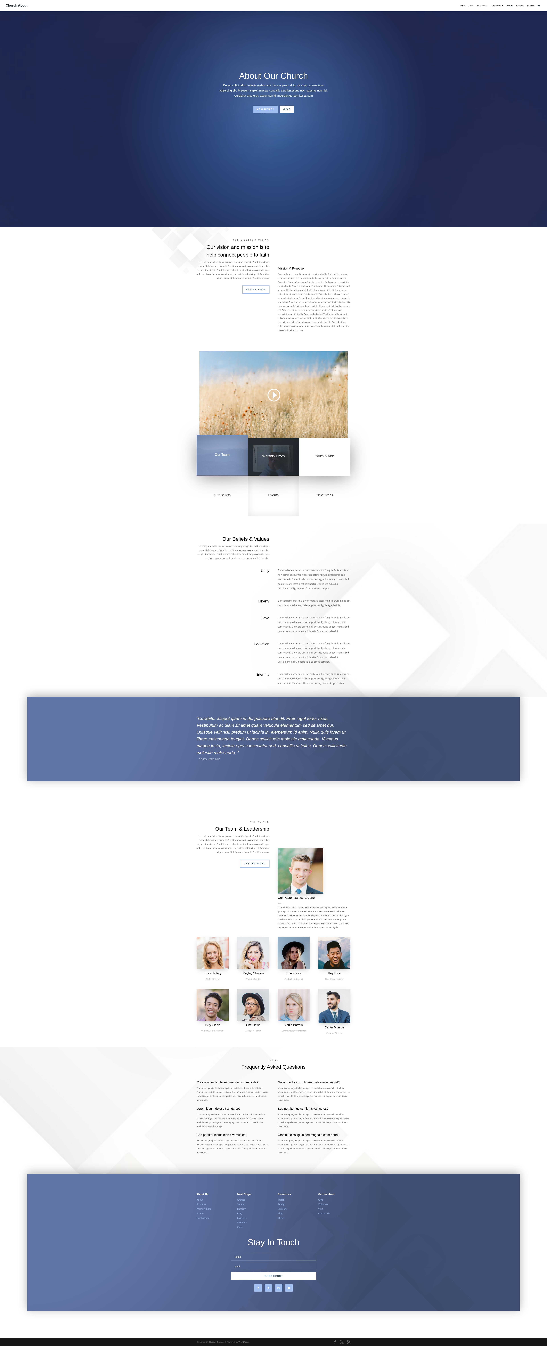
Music (281, 1218)
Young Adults (204, 1208)
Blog (471, 6)
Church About (16, 5)
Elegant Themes (216, 1342)
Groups (241, 1199)
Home (462, 6)
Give (286, 109)
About (509, 6)
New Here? (265, 109)
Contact (519, 6)
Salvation (242, 1222)
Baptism (241, 1208)
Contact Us (324, 1213)
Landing (530, 6)
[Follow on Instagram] (278, 1288)
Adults (200, 1213)
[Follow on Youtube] (289, 1288)
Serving (241, 1204)
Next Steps (482, 6)
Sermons (282, 1208)
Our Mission (203, 1218)
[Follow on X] (268, 1288)
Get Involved (497, 6)
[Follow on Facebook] (258, 1288)
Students (201, 1204)
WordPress (243, 1342)
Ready (281, 1204)
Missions (242, 1218)
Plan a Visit (256, 289)
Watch (281, 1199)
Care (239, 1227)
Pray (239, 1213)
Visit (320, 1208)
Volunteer (323, 1204)
